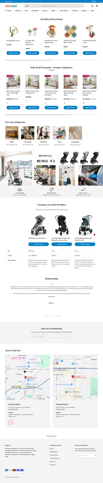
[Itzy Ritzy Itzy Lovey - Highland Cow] (51, 31)
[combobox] (53, 6)
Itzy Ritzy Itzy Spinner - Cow (89, 41)
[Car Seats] (27, 133)
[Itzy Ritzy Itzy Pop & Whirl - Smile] (70, 31)
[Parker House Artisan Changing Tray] (32, 82)
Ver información (38, 244)
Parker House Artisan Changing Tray (32, 92)
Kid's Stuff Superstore (14, 477)
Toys (59, 142)
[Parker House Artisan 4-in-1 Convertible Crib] (13, 82)
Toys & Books (63, 10)
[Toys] (59, 133)
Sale (92, 10)
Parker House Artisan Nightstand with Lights (70, 93)
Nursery (44, 10)
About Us (52, 461)
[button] (97, 6)
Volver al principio (52, 436)
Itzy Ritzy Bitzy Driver (13, 40)
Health (53, 10)
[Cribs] (11, 133)
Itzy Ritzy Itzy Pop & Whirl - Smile (70, 41)
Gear (26, 10)
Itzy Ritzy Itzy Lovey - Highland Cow (51, 41)
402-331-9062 (60, 409)
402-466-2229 (13, 409)
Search (52, 448)
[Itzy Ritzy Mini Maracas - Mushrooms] (32, 31)
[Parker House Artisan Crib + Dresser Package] (89, 82)
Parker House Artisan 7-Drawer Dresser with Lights (51, 93)
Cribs (12, 142)
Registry (84, 10)
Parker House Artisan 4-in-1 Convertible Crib (13, 93)
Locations (52, 465)
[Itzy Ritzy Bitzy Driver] (13, 31)
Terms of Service (54, 458)
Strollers (18, 10)
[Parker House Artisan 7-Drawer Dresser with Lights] (51, 82)
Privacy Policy (54, 455)
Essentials (35, 10)
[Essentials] (75, 133)
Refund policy (54, 452)
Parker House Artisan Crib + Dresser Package (89, 93)
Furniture (75, 10)
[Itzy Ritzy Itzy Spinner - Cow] (89, 31)
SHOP (94, 176)
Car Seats (8, 10)
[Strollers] (43, 133)
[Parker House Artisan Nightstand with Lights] (70, 82)
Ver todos (51, 70)
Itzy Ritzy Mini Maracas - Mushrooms (30, 42)
